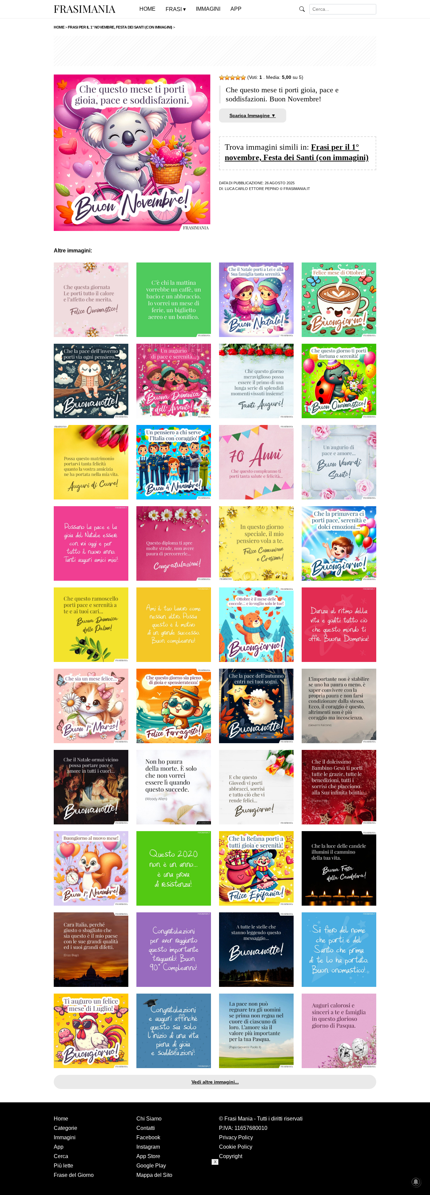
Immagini (65, 1137)
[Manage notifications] (416, 1182)
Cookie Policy (235, 1147)
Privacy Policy (236, 1137)
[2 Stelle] (227, 77)
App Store (148, 1156)
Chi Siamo (149, 1118)
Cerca (61, 1156)
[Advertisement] (215, 51)
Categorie (65, 1128)
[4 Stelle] (238, 77)
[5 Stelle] (243, 77)
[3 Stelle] (232, 77)
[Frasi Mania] (85, 8)
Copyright (230, 1156)
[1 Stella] (221, 77)
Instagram (148, 1147)
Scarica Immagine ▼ (252, 115)
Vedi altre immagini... (215, 1082)
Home (61, 1118)
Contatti (145, 1128)
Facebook (148, 1137)
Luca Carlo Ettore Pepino (252, 189)
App (58, 1147)
